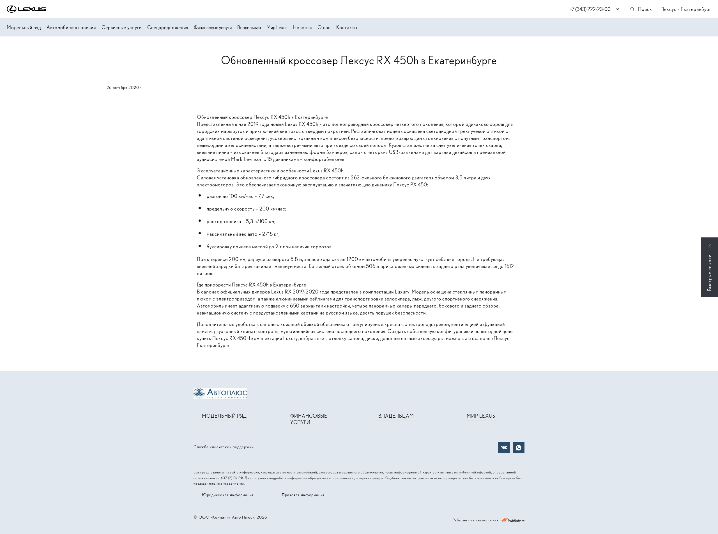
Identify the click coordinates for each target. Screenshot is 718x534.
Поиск (645, 9)
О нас (324, 27)
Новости (302, 27)
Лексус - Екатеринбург (686, 9)
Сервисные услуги (122, 27)
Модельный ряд (24, 27)
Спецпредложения (167, 27)
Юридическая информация (228, 494)
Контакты (346, 27)
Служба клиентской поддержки (224, 446)
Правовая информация (303, 494)
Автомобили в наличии (71, 27)
